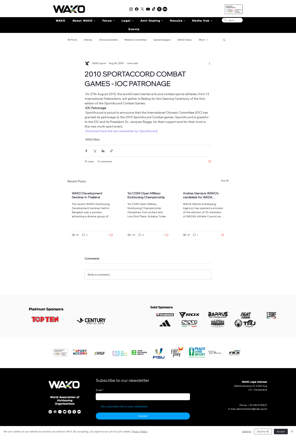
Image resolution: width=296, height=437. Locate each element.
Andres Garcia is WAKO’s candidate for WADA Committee (201, 195)
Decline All (263, 431)
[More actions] (209, 63)
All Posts (72, 39)
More (202, 39)
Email (99, 390)
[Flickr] (165, 9)
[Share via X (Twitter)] (94, 151)
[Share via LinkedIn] (103, 151)
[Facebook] (136, 9)
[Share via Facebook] (86, 151)
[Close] (292, 431)
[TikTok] (153, 9)
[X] (142, 9)
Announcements (108, 39)
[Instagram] (131, 9)
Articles (88, 39)
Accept (281, 431)
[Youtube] (148, 9)
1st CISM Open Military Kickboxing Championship (146, 195)
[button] (224, 39)
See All (225, 180)
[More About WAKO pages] (94, 21)
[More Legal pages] (132, 21)
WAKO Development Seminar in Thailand (87, 195)
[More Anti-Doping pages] (162, 21)
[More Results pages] (184, 21)
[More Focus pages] (114, 21)
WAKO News (184, 39)
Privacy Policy (140, 431)
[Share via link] (111, 151)
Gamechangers (162, 39)
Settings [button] (246, 431)
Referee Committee (135, 39)
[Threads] (159, 9)
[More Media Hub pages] (211, 21)
